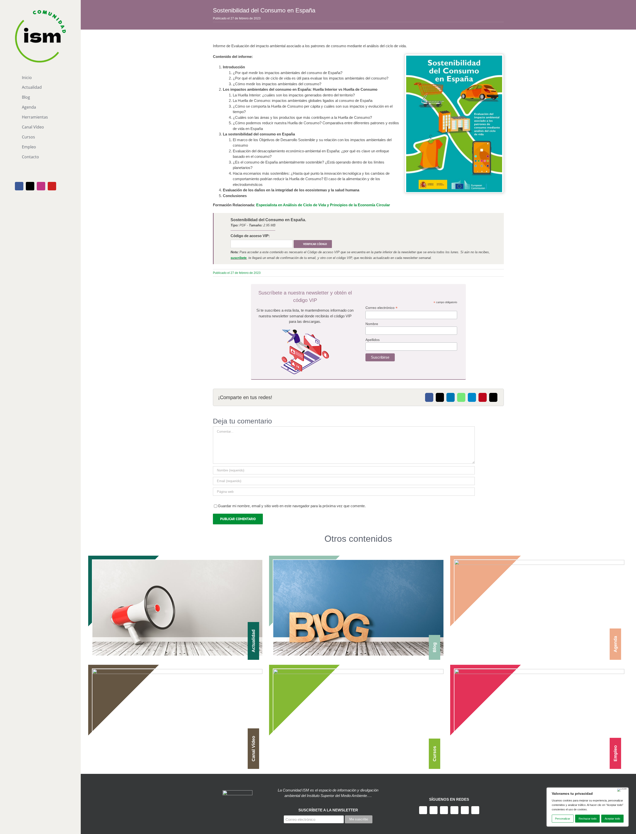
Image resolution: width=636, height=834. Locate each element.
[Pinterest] (482, 397)
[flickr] (475, 810)
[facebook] (423, 810)
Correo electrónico (381, 307)
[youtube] (454, 810)
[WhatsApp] (461, 397)
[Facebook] (429, 397)
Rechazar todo (587, 818)
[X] (440, 397)
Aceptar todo (612, 818)
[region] (588, 807)
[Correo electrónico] (493, 397)
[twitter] (433, 810)
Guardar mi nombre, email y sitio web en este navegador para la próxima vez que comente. (292, 506)
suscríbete (238, 258)
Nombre (371, 324)
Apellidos (372, 340)
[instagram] (444, 810)
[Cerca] (622, 790)
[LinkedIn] (450, 397)
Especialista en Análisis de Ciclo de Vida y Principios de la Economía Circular (323, 205)
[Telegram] (472, 397)
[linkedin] (465, 810)
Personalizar (562, 818)
